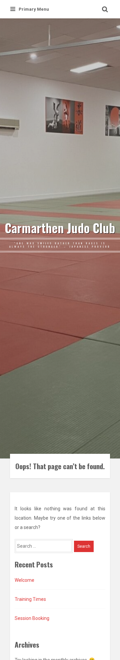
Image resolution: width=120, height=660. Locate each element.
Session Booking (32, 618)
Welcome (24, 580)
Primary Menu (34, 9)
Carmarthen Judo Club (60, 228)
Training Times (30, 599)
